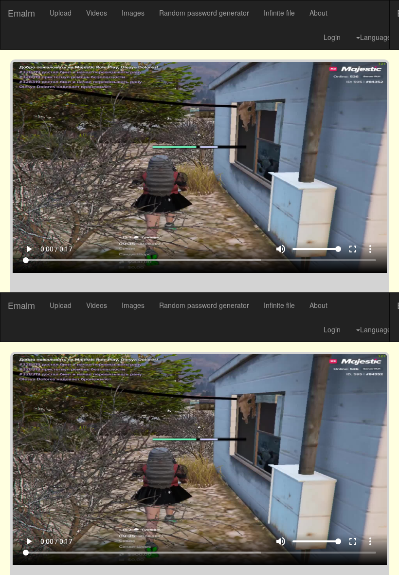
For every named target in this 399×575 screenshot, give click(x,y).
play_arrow (16, 551)
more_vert (382, 551)
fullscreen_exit (365, 551)
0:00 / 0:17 (44, 551)
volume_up (293, 551)
